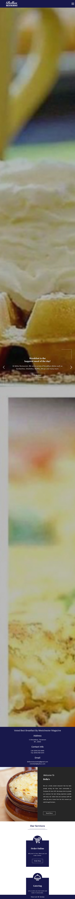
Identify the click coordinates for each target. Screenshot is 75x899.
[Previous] (3, 367)
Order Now (37, 375)
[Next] (71, 367)
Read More (49, 813)
